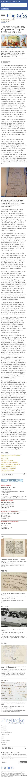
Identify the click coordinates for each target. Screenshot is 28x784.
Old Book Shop (6, 524)
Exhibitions (4, 680)
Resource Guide (5, 740)
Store (2, 738)
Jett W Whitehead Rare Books (10, 513)
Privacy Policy (24, 775)
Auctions (4, 643)
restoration (5, 472)
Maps (2, 537)
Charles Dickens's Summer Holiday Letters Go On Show (13, 703)
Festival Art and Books (8, 487)
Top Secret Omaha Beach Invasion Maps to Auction (12, 565)
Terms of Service (6, 776)
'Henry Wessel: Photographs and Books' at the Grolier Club (12, 629)
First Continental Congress (10, 464)
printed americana (7, 470)
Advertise (3, 744)
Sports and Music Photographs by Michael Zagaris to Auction (12, 633)
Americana (4, 457)
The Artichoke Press (7, 503)
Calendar (3, 728)
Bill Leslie (4, 459)
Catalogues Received (6, 732)
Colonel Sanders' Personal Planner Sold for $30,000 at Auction (12, 601)
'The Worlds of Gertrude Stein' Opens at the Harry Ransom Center (12, 707)
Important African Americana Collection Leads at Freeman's (13, 594)
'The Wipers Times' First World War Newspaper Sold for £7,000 (13, 670)
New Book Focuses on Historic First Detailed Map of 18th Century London (13, 562)
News (2, 736)
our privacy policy (10, 772)
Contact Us (4, 742)
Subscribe (3, 726)
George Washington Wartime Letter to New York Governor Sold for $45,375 (13, 597)
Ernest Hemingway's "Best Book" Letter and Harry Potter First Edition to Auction (13, 666)
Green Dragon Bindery (8, 466)
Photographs (5, 606)
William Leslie (5, 22)
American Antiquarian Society (11, 455)
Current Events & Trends (8, 20)
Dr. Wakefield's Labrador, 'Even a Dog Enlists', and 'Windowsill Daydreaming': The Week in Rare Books (14, 637)
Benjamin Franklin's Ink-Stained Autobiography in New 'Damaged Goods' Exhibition (13, 710)
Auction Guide (5, 734)
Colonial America (7, 460)
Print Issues (4, 730)
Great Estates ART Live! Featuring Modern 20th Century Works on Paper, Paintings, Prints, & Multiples (13, 674)
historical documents (8, 468)
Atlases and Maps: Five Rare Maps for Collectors (13, 559)
